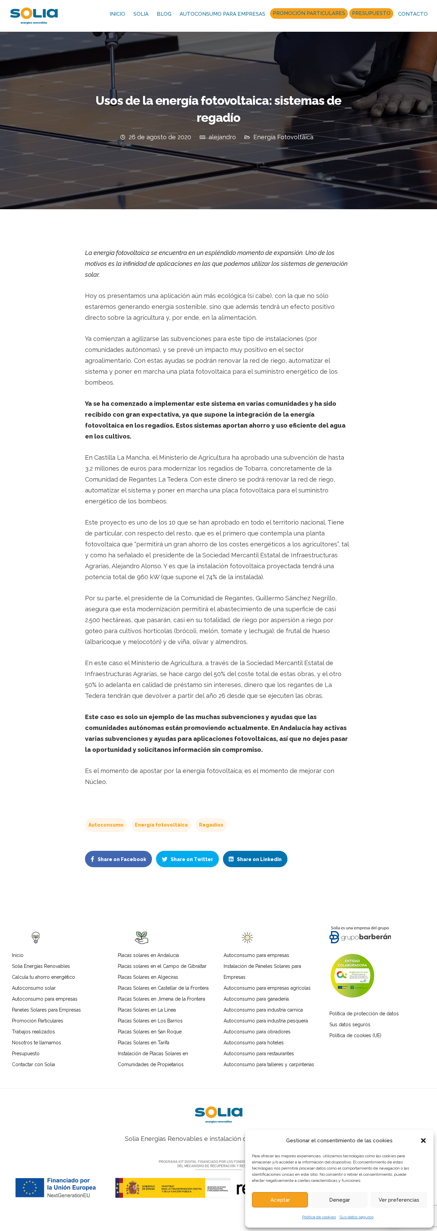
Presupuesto (371, 13)
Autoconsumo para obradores (257, 1031)
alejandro (222, 137)
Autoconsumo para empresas (222, 14)
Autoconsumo (106, 825)
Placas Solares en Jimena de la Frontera (161, 999)
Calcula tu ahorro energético (43, 977)
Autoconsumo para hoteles (254, 1042)
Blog (164, 14)
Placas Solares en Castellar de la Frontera (163, 988)
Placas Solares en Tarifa (143, 1042)
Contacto (413, 14)
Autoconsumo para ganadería (256, 999)
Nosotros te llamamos (36, 1042)
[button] (423, 1140)
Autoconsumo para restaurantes (259, 1053)
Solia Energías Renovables (41, 966)
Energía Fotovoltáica (283, 137)
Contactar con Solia (33, 1064)
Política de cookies (319, 1217)
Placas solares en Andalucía (148, 955)
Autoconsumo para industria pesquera (266, 1021)
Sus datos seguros (356, 1217)
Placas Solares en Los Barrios (150, 1021)
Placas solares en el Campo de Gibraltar (162, 966)
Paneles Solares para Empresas (46, 1010)
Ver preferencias (399, 1200)
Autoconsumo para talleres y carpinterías (269, 1064)
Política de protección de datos (364, 1013)
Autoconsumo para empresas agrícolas (267, 988)
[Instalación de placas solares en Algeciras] (218, 1114)
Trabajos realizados (33, 1031)
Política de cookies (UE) (355, 1035)
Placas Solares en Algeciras (148, 977)
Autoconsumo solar (34, 988)
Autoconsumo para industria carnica (263, 1010)
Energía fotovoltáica (161, 825)
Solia (141, 14)
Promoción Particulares (309, 13)
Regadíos (211, 825)
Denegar (339, 1200)
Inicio (117, 14)
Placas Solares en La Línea (147, 1010)
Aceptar (280, 1200)
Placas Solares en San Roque (150, 1031)
